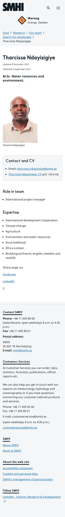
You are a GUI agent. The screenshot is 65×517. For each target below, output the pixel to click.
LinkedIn (12, 281)
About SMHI (11, 445)
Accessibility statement (18, 468)
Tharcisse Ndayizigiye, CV (24, 174)
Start (6, 33)
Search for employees (17, 37)
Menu (58, 11)
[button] (48, 8)
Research (19, 33)
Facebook (12, 274)
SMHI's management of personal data (28, 479)
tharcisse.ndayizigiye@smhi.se (37, 169)
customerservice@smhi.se (20, 428)
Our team (35, 33)
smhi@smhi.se (22, 350)
